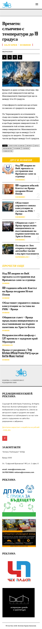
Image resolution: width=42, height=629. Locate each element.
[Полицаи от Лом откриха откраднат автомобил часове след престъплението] (8, 249)
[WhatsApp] (20, 57)
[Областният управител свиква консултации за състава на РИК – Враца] (8, 206)
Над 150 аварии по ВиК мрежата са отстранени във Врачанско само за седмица (25, 171)
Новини (20, 180)
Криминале (22, 257)
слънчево (25, 148)
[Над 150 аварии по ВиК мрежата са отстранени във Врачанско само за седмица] (8, 169)
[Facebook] (4, 57)
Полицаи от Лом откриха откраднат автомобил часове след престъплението (27, 249)
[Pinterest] (15, 57)
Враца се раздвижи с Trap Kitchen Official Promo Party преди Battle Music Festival (20, 353)
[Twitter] (9, 57)
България (10, 45)
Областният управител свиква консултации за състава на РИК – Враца (25, 208)
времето (30, 145)
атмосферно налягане (17, 145)
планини (17, 148)
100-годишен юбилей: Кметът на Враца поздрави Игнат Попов (27, 189)
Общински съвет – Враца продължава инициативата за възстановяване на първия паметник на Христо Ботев (27, 229)
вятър (36, 145)
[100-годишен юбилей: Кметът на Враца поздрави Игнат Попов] (8, 189)
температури (7, 151)
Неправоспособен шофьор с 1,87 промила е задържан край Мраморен (20, 338)
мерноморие (7, 148)
